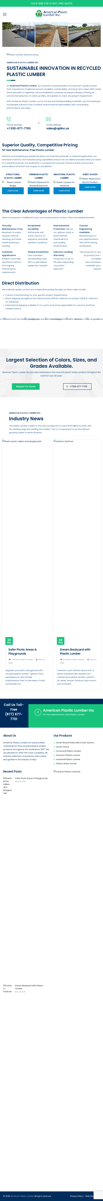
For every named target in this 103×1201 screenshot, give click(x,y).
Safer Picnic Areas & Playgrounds (22, 652)
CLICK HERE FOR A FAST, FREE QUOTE (51, 3)
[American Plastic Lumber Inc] (18, 34)
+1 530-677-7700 (78, 386)
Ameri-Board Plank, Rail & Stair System (75, 742)
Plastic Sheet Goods (66, 763)
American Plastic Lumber (22, 1196)
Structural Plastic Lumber (68, 751)
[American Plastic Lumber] (51, 13)
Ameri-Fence (62, 746)
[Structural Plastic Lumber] (13, 184)
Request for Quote (25, 386)
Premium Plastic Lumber (68, 755)
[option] (18, 34)
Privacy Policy (76, 1196)
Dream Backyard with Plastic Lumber (75, 652)
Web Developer (92, 1196)
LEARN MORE (12, 190)
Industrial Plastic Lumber (68, 759)
